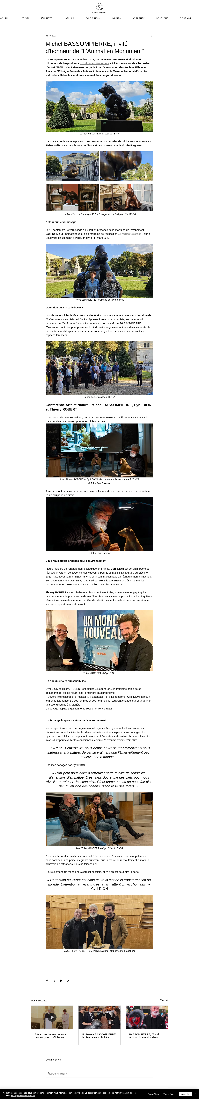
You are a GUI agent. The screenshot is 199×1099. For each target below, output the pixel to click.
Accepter (185, 1094)
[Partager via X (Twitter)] (54, 980)
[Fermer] (195, 1094)
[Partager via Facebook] (47, 980)
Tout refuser (169, 1094)
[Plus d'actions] (151, 35)
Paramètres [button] (153, 1094)
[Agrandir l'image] (72, 166)
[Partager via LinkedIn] (61, 980)
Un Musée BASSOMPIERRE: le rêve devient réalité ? (99, 1036)
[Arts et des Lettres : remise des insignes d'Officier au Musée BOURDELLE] (52, 1017)
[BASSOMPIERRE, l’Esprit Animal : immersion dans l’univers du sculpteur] (147, 1017)
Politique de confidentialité (23, 1095)
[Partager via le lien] (68, 980)
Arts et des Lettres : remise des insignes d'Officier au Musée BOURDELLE (50, 1036)
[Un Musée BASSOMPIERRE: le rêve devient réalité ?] (100, 1017)
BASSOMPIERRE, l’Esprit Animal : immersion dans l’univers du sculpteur (144, 1036)
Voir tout (164, 1000)
